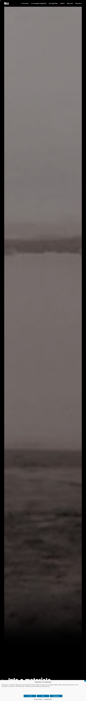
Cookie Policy (48, 699)
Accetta (30, 696)
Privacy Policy (38, 699)
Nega (43, 696)
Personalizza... (56, 696)
